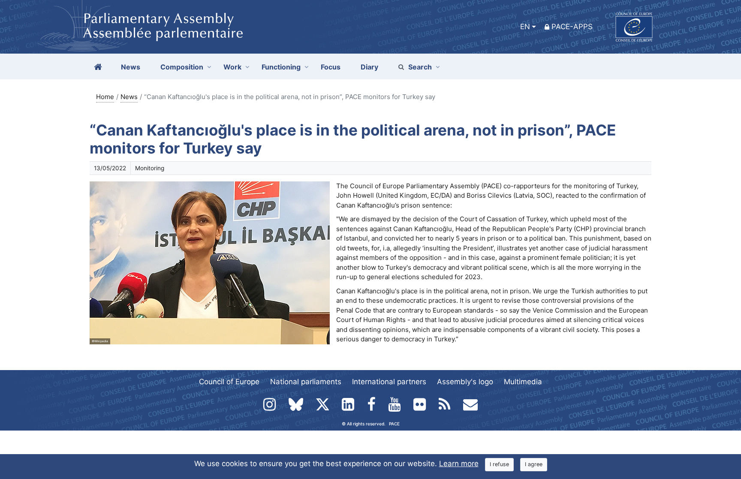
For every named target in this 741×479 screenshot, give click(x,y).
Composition (181, 67)
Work (232, 67)
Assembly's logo (465, 381)
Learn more (459, 463)
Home (105, 97)
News (129, 97)
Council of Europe (229, 381)
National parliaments (305, 381)
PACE (394, 423)
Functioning (281, 67)
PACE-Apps (572, 26)
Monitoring (149, 168)
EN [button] (525, 26)
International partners (389, 381)
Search (420, 67)
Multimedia (523, 381)
